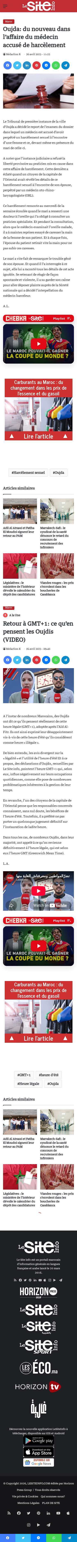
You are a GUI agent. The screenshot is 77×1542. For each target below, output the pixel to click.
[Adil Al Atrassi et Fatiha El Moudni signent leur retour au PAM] (20, 511)
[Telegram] (65, 65)
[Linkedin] (27, 65)
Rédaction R (13, 54)
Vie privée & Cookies (25, 1496)
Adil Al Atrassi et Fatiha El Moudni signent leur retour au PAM (18, 531)
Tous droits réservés (47, 1489)
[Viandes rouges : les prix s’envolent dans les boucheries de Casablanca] (57, 566)
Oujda (59, 473)
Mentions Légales (28, 1503)
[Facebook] (7, 65)
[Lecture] (38, 343)
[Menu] (5, 7)
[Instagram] (50, 1280)
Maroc (8, 21)
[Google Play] (55, 1280)
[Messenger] (46, 65)
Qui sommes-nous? (53, 1496)
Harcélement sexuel (29, 473)
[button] (38, 344)
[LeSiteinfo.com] (38, 6)
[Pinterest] (36, 65)
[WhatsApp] (56, 65)
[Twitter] (17, 65)
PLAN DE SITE (51, 1503)
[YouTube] (41, 1280)
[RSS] (16, 1280)
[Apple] (46, 1280)
